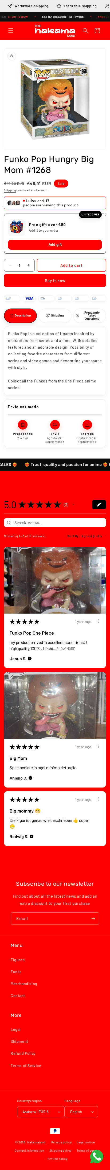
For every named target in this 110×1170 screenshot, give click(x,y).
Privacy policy (61, 1142)
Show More (65, 648)
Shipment (19, 1041)
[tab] (20, 316)
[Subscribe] (93, 918)
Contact (18, 995)
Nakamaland (36, 1142)
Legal (16, 1029)
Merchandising (24, 983)
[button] (11, 30)
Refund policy (58, 1158)
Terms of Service (26, 1065)
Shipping (10, 190)
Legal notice (86, 1142)
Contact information (29, 1150)
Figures (18, 959)
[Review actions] (98, 621)
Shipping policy (60, 1150)
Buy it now (55, 280)
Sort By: (73, 536)
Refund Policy (23, 1053)
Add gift (55, 245)
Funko (16, 971)
